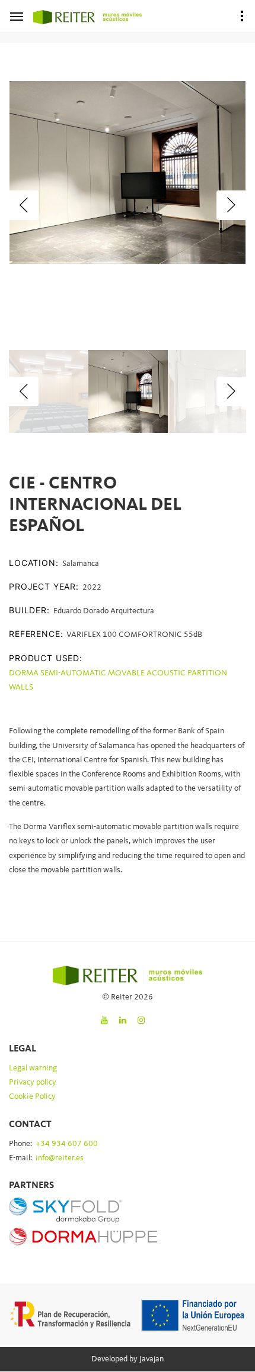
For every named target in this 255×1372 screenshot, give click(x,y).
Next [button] (231, 205)
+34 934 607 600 (67, 1144)
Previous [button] (24, 205)
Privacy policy (32, 1082)
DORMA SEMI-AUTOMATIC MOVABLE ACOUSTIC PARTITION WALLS (118, 680)
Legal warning (33, 1068)
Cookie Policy (32, 1096)
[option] (127, 172)
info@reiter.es (60, 1158)
